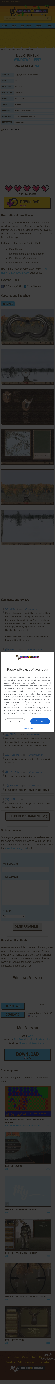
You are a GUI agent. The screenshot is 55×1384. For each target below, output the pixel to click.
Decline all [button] (15, 721)
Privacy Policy (35, 713)
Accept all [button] (40, 721)
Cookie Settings (22, 713)
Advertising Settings (14, 710)
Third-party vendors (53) (28, 694)
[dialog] (27, 692)
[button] (27, 728)
